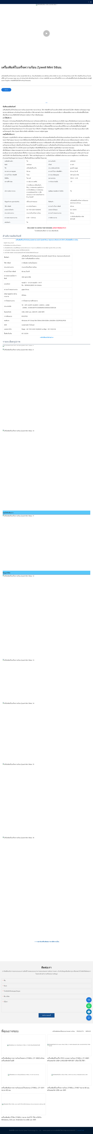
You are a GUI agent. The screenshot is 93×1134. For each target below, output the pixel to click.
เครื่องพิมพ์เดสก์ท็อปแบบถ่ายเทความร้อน (63, 1031)
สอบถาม (6, 89)
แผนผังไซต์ (80, 1130)
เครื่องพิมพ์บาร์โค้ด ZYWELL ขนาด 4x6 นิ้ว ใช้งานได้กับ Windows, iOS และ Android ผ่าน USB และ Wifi (21, 1118)
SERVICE (88, 1031)
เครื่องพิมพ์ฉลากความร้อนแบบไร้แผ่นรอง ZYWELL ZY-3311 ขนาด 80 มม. (22, 1089)
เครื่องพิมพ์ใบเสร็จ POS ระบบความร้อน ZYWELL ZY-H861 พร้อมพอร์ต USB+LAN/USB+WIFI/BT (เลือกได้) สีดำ (68, 1059)
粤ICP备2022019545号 (68, 1130)
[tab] (46, 102)
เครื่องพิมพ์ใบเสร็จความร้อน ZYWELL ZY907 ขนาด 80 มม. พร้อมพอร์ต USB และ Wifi (68, 1089)
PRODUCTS (80, 1031)
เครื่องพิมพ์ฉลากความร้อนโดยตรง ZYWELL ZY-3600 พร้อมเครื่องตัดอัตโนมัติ (22, 1059)
